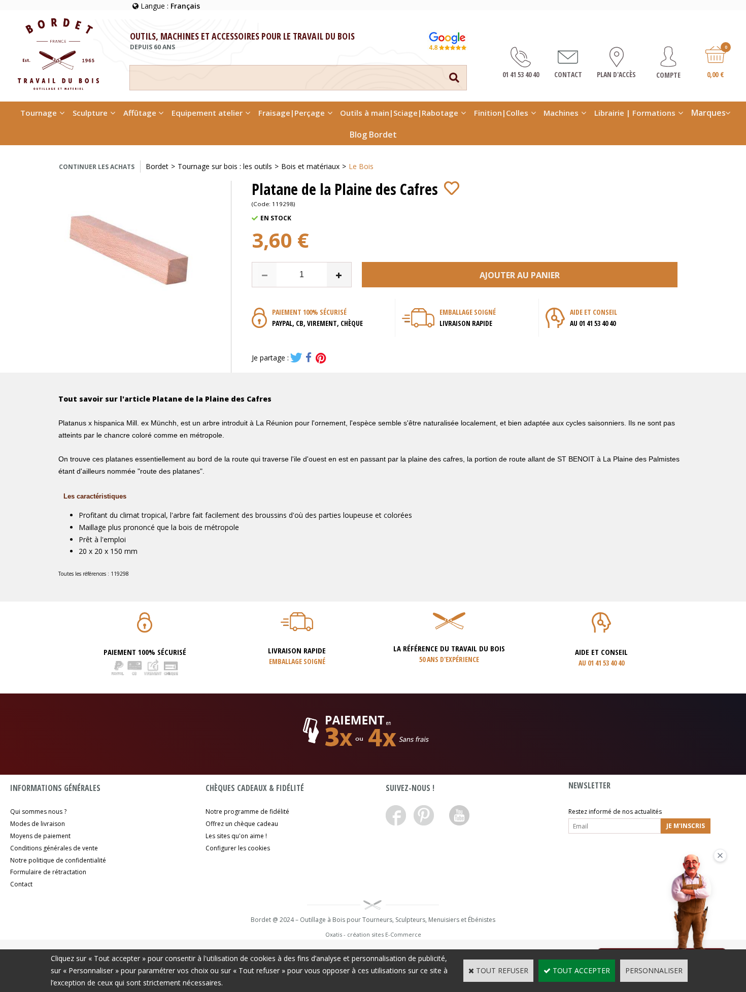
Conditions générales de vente (54, 848)
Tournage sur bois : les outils (225, 166)
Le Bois (361, 166)
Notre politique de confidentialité (58, 860)
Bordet (157, 166)
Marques (708, 112)
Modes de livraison (37, 823)
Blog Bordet (373, 134)
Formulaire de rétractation (48, 872)
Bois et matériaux (310, 166)
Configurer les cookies (238, 848)
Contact (21, 884)
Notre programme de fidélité (247, 811)
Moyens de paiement (40, 836)
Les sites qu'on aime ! (236, 836)
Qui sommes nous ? (38, 811)
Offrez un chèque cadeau (242, 823)
